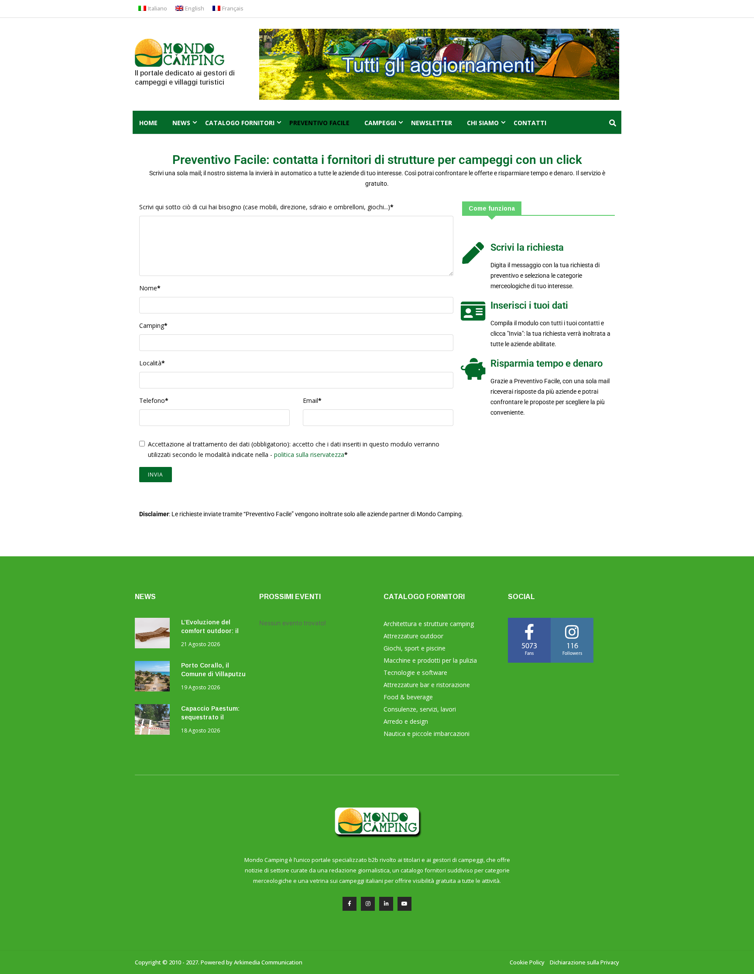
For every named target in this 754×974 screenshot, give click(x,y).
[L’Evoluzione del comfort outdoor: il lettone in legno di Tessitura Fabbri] (154, 634)
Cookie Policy (527, 962)
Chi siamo (483, 123)
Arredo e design (406, 721)
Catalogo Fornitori (239, 123)
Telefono (153, 400)
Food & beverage (408, 697)
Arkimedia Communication (268, 962)
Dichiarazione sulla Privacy (584, 962)
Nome (150, 288)
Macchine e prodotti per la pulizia (430, 660)
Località (152, 363)
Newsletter (431, 123)
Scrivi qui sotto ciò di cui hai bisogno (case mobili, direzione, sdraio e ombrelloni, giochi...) (266, 207)
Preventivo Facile (319, 123)
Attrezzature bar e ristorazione (427, 685)
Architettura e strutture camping (429, 624)
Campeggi (380, 123)
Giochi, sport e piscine (415, 648)
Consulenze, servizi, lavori (420, 709)
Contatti (530, 123)
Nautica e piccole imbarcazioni (427, 733)
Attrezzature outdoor (413, 636)
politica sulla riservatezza (309, 454)
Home (148, 123)
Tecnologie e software (415, 672)
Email (312, 400)
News (181, 123)
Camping (153, 325)
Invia (155, 474)
